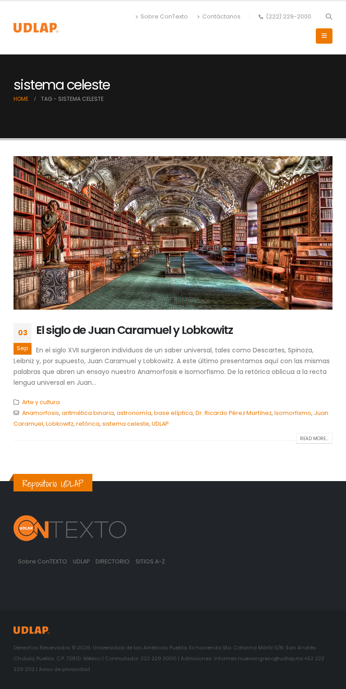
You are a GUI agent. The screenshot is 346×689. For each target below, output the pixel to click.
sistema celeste (125, 424)
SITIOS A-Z (150, 561)
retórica (88, 424)
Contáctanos (221, 16)
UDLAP (160, 424)
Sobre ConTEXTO (42, 561)
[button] (328, 16)
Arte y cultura (41, 402)
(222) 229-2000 (288, 16)
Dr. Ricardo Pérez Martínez (234, 413)
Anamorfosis (40, 413)
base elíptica (173, 413)
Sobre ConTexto (164, 16)
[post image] (173, 233)
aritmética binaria (88, 413)
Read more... (314, 438)
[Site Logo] (36, 27)
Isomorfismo (292, 413)
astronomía (134, 413)
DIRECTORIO (113, 561)
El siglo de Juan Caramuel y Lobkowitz (134, 330)
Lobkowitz (59, 424)
